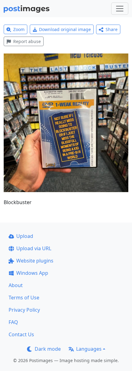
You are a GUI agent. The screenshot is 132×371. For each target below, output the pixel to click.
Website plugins (34, 260)
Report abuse (27, 41)
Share (112, 29)
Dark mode (48, 348)
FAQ (13, 322)
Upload (24, 236)
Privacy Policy (24, 309)
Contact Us (21, 334)
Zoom (19, 29)
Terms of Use (24, 297)
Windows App (32, 273)
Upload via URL (33, 248)
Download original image (65, 29)
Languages (89, 348)
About (16, 285)
